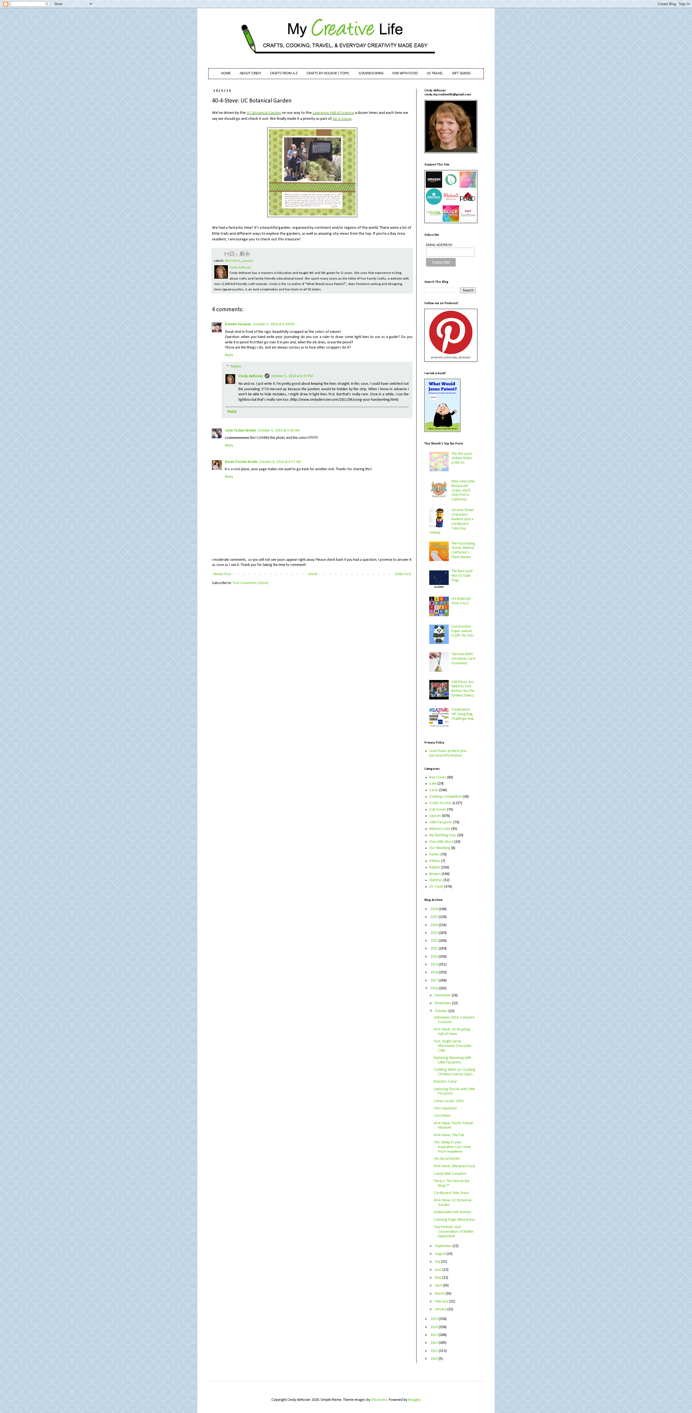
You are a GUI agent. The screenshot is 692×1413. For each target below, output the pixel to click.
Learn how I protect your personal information (448, 753)
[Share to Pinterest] (247, 253)
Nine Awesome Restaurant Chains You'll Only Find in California (463, 490)
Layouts (247, 261)
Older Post (403, 574)
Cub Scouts (437, 810)
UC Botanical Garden (264, 113)
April (439, 1285)
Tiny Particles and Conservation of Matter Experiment (454, 1231)
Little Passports (441, 822)
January (441, 1309)
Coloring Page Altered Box (454, 1220)
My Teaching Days (443, 835)
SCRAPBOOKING (371, 73)
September (444, 1246)
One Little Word (441, 842)
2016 (434, 988)
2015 (434, 1319)
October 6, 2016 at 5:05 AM (279, 431)
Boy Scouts (437, 777)
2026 (434, 909)
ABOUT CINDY (250, 73)
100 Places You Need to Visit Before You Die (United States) (462, 689)
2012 (434, 1343)
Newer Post (222, 574)
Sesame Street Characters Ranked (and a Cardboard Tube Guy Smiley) (451, 521)
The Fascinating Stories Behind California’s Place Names (463, 550)
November (443, 1003)
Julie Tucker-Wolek (240, 431)
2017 (434, 981)
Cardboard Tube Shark (451, 1193)
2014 (434, 1327)
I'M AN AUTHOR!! (447, 1159)
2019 (434, 965)
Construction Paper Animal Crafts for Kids (462, 631)
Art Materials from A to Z (461, 601)
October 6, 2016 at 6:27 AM (280, 462)
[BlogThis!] (232, 253)
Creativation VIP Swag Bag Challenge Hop (462, 714)
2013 (434, 1335)
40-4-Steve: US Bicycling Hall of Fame (452, 1031)
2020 (434, 957)
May (438, 1278)
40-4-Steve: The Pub (449, 1135)
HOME (226, 73)
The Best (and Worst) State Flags (462, 575)
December (443, 995)
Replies (236, 366)
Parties (434, 855)
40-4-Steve (341, 119)
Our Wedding (439, 848)
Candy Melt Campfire (450, 1174)
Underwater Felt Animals (452, 1212)
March (440, 1294)
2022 (434, 941)
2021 (434, 949)
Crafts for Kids (440, 803)
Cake (433, 784)
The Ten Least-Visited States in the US (462, 458)
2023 (434, 933)
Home (313, 574)
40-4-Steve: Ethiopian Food (454, 1166)
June (439, 1270)
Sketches (436, 880)
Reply (229, 355)
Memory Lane (439, 829)
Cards (433, 790)
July (438, 1262)
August (441, 1254)
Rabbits (434, 867)
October (441, 1011)
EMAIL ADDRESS (439, 245)
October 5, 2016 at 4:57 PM (292, 376)
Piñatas (434, 861)
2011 (434, 1351)
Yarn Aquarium (445, 1108)
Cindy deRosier (250, 376)
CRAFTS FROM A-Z (284, 73)
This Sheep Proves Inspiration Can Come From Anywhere (452, 1147)
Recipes (435, 874)
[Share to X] (237, 253)
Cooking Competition (445, 797)
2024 (434, 925)
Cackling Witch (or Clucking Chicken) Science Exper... (454, 1072)
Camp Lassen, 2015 (449, 1101)
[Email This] (226, 253)
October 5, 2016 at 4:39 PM (274, 324)
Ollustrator (379, 1400)
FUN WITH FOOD (405, 73)
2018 (434, 972)
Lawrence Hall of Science (333, 113)
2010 (434, 1359)
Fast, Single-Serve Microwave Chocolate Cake (452, 1046)
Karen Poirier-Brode (241, 462)
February (442, 1301)
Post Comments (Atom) (250, 583)
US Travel (436, 887)
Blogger (414, 1400)
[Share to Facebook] (242, 253)
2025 (434, 917)
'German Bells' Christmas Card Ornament (463, 658)
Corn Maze (442, 1116)
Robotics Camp (445, 1082)
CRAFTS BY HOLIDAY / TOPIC (328, 73)
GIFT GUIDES (461, 73)
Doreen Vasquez (238, 324)
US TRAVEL (435, 73)
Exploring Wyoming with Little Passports (452, 1060)
